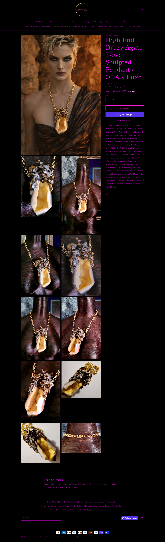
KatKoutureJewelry (31, 537)
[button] (23, 9)
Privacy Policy (104, 506)
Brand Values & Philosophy (56, 502)
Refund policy (44, 536)
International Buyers (48, 506)
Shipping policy (78, 536)
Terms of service (67, 536)
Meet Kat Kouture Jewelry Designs (70, 506)
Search (78, 510)
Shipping (118, 87)
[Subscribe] (58, 518)
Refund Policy (117, 506)
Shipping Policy (89, 510)
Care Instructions (91, 502)
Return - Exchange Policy (65, 510)
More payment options (124, 120)
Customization (112, 502)
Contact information (92, 536)
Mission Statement (90, 506)
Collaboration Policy (75, 502)
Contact (101, 502)
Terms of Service (103, 510)
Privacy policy (55, 536)
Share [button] (110, 194)
